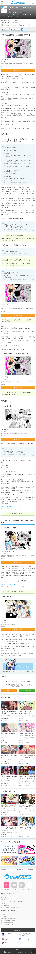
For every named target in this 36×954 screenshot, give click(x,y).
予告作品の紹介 (23, 25)
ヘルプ (4, 903)
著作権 (4, 914)
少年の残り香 (5, 620)
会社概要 (4, 897)
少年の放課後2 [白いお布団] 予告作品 (17, 182)
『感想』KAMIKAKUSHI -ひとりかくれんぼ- (9, 777)
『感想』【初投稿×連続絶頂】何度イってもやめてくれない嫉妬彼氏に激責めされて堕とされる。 (9, 714)
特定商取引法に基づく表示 (8, 918)
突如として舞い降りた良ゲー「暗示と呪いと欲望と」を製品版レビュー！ (27, 778)
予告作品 (14, 25)
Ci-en (9, 938)
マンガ (16, 17)
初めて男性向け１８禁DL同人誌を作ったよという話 (8, 805)
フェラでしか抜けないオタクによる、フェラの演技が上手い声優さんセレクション (9, 828)
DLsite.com (8, 934)
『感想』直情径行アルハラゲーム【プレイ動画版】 (27, 756)
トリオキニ (8, 943)
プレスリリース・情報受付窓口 (10, 907)
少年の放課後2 (5, 59)
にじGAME (26, 934)
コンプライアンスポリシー (8, 924)
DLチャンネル (18, 2)
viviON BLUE (26, 938)
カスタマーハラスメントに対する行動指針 (12, 901)
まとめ (12, 869)
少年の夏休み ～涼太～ (7, 551)
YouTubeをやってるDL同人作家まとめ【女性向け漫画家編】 (27, 806)
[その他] (24, 29)
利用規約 (4, 899)
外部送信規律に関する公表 (8, 922)
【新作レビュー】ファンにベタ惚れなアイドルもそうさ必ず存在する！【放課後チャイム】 (27, 736)
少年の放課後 (5, 430)
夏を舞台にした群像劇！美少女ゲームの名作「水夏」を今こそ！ (27, 828)
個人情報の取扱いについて (8, 920)
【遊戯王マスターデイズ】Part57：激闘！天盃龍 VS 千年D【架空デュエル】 (26, 713)
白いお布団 (6, 25)
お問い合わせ (5, 905)
